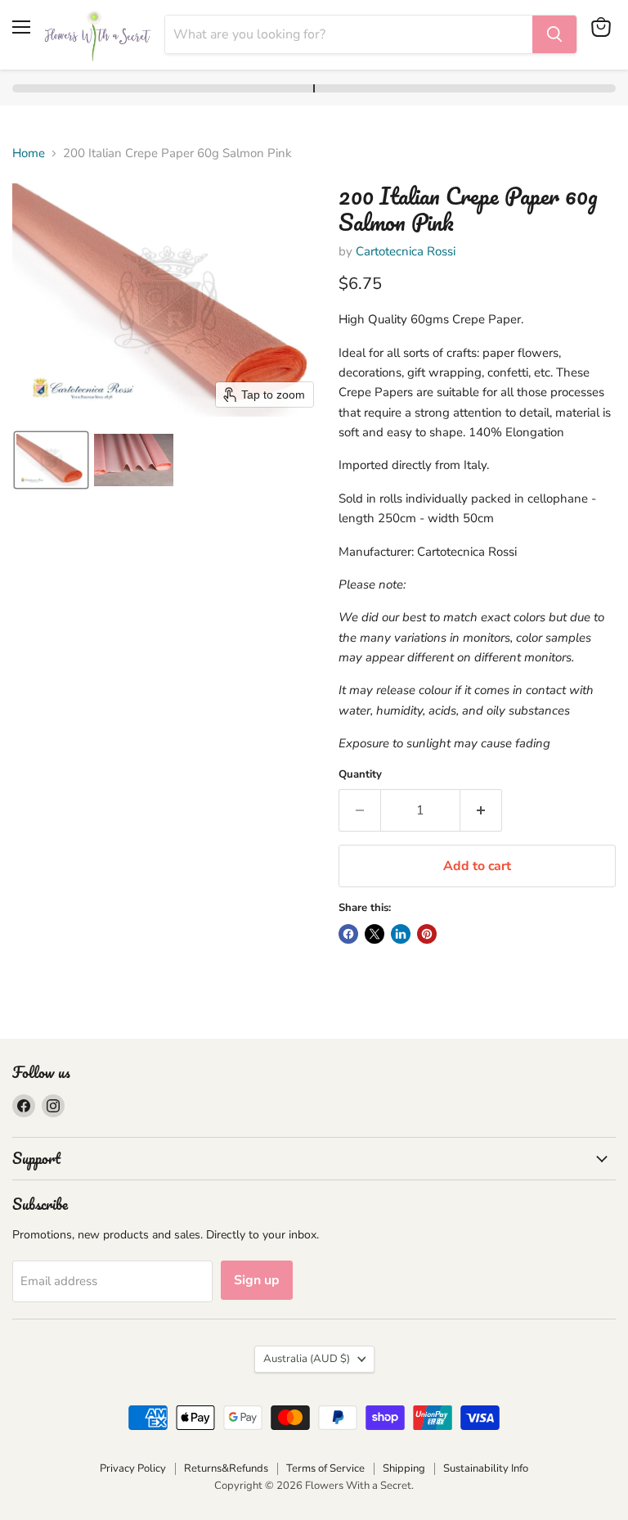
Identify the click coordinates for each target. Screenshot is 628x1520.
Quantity (360, 775)
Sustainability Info (485, 1468)
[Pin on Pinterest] (427, 934)
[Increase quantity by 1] (481, 810)
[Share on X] (374, 934)
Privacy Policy (133, 1468)
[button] (51, 460)
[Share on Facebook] (348, 934)
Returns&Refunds (226, 1468)
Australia (306, 1358)
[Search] (554, 34)
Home (28, 153)
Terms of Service (325, 1468)
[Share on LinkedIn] (400, 934)
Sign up (257, 1280)
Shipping (404, 1468)
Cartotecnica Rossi (405, 251)
